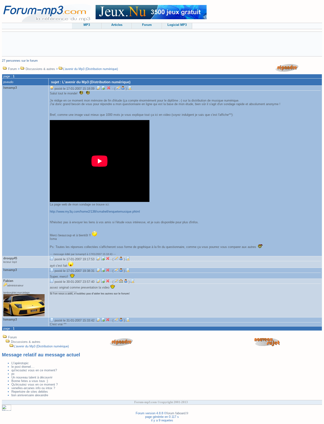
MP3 (86, 25)
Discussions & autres (40, 69)
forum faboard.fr (177, 413)
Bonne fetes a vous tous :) (29, 381)
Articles (116, 25)
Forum (147, 25)
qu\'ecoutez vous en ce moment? (34, 370)
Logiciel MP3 (177, 25)
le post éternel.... (23, 366)
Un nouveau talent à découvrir (31, 377)
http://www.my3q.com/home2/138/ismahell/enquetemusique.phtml (95, 211)
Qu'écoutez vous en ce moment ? (34, 384)
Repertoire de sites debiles (29, 391)
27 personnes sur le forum (20, 60)
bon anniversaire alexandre (29, 395)
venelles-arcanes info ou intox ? (33, 388)
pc (13, 374)
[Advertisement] (162, 43)
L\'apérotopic (20, 363)
